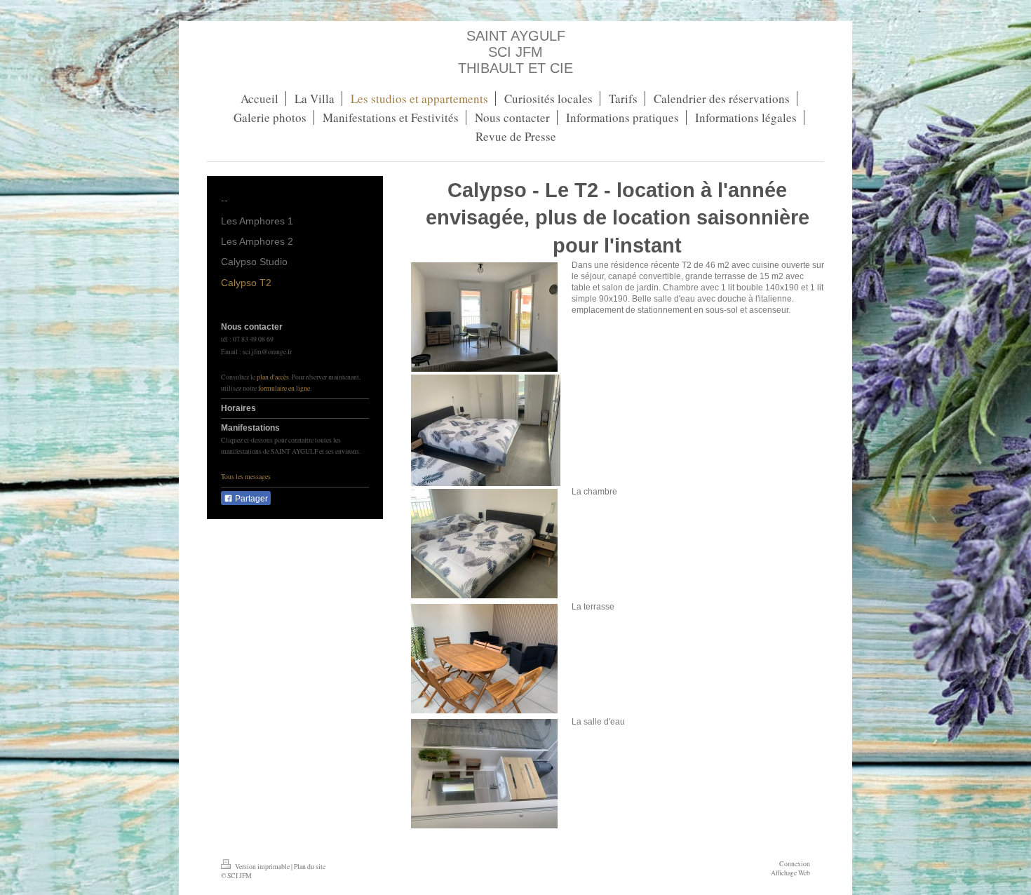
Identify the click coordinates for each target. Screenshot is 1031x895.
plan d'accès (273, 377)
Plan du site (309, 866)
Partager (250, 499)
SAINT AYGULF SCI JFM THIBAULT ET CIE (515, 52)
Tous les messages (246, 476)
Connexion (794, 863)
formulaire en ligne (284, 388)
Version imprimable (262, 866)
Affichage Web (790, 872)
